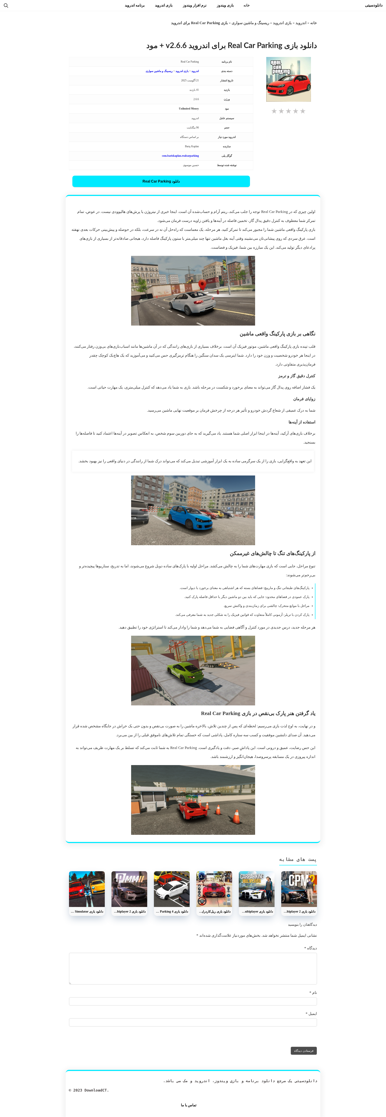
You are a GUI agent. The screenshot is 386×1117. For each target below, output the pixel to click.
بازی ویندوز (225, 5)
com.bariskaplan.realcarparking (180, 155)
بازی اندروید (163, 5)
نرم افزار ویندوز (194, 5)
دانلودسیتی (374, 5)
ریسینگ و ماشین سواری (250, 23)
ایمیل (311, 1014)
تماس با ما (188, 1105)
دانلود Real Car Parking (161, 181)
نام (313, 993)
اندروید (301, 23)
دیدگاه (310, 948)
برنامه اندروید (135, 5)
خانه (246, 5)
